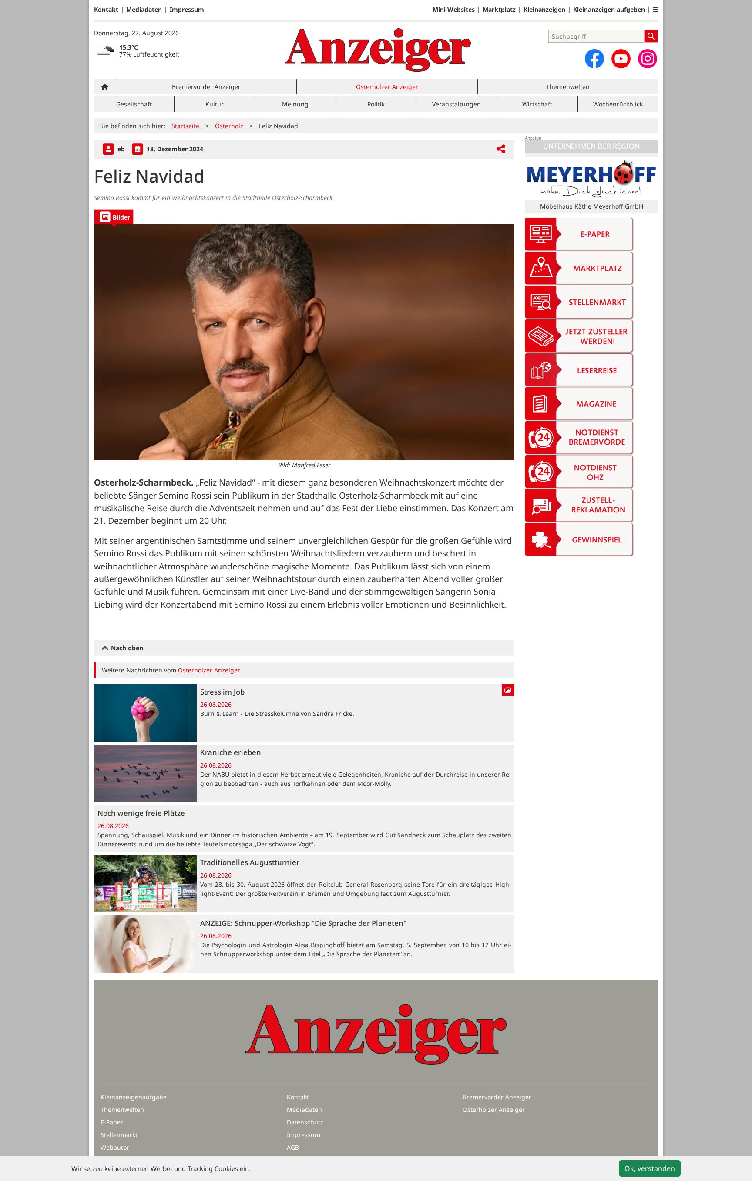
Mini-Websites (454, 10)
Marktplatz (499, 10)
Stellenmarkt (119, 1135)
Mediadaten (144, 10)
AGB (293, 1147)
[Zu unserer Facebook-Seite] (594, 58)
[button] (655, 10)
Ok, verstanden (649, 1168)
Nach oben (126, 648)
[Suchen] (651, 36)
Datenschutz (305, 1122)
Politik (376, 104)
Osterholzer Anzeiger (387, 87)
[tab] (114, 216)
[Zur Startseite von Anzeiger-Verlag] (378, 50)
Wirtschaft (537, 104)
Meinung (295, 104)
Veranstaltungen (456, 104)
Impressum (187, 10)
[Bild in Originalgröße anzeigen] (304, 342)
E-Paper (112, 1122)
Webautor (115, 1147)
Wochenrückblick (618, 104)
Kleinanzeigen (544, 10)
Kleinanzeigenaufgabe (134, 1097)
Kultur (214, 104)
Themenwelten (568, 87)
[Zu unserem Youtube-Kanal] (621, 58)
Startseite (185, 126)
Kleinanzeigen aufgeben (609, 10)
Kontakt (106, 10)
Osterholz (229, 126)
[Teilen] (501, 149)
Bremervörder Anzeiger (206, 87)
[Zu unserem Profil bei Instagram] (647, 58)
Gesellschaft (134, 104)
